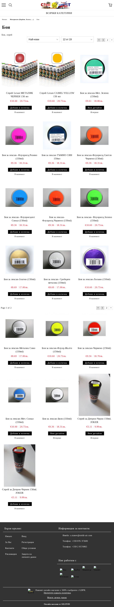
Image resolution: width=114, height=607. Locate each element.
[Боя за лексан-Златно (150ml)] (19, 260)
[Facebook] (62, 552)
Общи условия (29, 548)
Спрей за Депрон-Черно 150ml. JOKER (94, 420)
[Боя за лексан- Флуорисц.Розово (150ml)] (19, 135)
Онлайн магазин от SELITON (57, 604)
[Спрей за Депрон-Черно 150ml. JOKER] (94, 395)
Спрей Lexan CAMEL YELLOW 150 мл (57, 95)
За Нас (8, 542)
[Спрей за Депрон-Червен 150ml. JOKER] (19, 465)
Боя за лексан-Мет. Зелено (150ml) (94, 95)
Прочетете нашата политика (57, 593)
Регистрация (28, 542)
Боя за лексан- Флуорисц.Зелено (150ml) (94, 219)
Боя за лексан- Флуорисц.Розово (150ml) (19, 157)
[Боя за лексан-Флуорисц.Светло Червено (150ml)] (94, 135)
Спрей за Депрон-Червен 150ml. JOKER (19, 491)
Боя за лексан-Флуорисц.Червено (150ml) (57, 219)
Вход (24, 536)
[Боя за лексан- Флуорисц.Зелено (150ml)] (94, 197)
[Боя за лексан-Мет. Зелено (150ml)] (94, 69)
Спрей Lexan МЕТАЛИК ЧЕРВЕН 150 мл (19, 95)
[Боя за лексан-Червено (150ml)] (94, 328)
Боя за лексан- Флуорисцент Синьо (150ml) (19, 219)
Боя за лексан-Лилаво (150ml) (94, 279)
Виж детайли (95, 108)
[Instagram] (68, 552)
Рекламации (11, 554)
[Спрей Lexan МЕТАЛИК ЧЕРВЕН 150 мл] (19, 69)
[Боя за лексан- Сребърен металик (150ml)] (57, 260)
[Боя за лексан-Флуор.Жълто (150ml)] (57, 328)
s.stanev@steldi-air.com (81, 535)
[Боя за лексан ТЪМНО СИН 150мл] (57, 135)
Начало (8, 536)
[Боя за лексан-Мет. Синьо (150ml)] (19, 394)
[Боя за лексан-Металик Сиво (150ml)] (19, 328)
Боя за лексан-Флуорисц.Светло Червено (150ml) (94, 157)
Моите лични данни (57, 597)
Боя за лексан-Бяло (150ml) (57, 418)
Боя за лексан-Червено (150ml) (94, 348)
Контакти (9, 548)
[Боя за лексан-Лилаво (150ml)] (94, 260)
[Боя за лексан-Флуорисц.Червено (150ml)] (57, 197)
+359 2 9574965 (79, 547)
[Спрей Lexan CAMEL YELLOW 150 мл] (57, 69)
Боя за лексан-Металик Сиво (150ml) (19, 350)
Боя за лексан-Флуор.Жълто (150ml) (57, 350)
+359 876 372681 (80, 541)
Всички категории (59, 13)
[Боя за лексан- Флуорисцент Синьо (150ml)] (19, 197)
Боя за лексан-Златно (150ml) (19, 279)
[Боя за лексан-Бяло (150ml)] (57, 394)
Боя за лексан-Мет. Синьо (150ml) (20, 420)
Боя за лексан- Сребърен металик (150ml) (57, 281)
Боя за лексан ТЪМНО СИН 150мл (57, 157)
